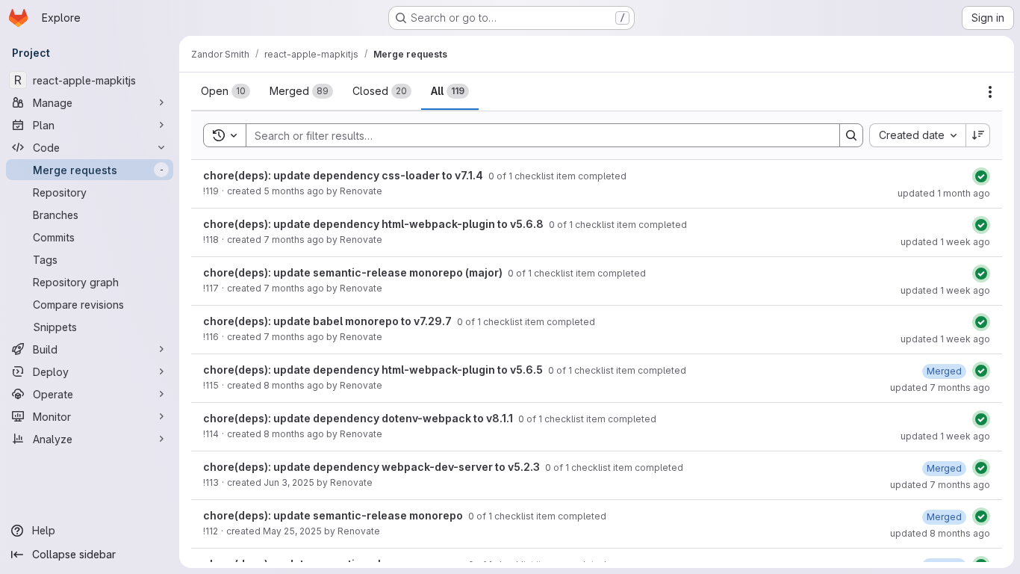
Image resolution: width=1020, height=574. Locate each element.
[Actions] (990, 92)
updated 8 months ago (940, 533)
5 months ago (294, 191)
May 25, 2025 (292, 531)
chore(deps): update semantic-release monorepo (334, 515)
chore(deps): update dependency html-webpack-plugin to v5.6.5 (374, 369)
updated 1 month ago (944, 193)
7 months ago (294, 239)
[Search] (851, 135)
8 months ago (294, 385)
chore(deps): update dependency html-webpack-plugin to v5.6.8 (374, 223)
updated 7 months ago (940, 387)
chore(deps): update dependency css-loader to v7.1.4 (344, 175)
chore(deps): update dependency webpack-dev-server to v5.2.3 (372, 466)
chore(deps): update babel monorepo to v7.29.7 (328, 321)
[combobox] (917, 135)
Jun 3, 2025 (289, 482)
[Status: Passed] (981, 176)
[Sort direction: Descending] (978, 135)
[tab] (225, 91)
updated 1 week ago (945, 241)
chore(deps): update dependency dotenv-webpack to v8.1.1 (359, 418)
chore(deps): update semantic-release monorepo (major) (354, 272)
